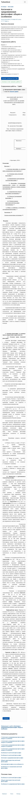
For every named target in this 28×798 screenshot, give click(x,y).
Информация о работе (12, 727)
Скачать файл (14, 91)
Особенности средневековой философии (13, 784)
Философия (10, 6)
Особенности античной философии (11, 752)
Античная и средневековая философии (12, 758)
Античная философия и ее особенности (12, 764)
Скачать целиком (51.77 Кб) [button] (10, 78)
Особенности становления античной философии (11, 767)
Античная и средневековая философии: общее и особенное (13, 737)
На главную (3, 6)
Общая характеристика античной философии (10, 761)
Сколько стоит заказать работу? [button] (11, 81)
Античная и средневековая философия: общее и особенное (13, 741)
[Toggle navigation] (25, 2)
